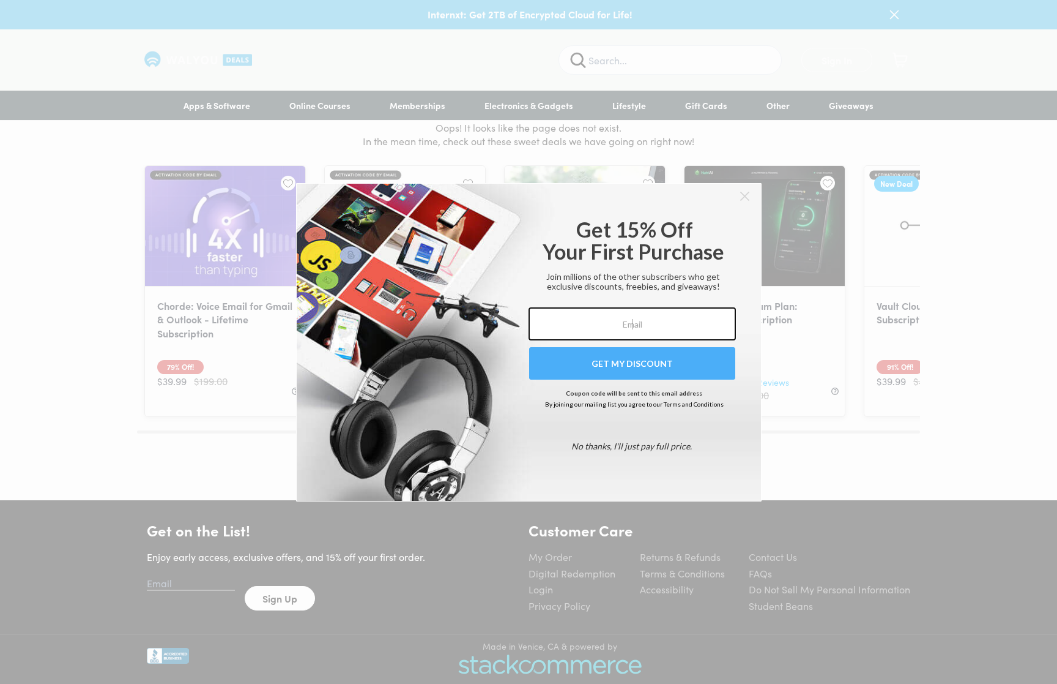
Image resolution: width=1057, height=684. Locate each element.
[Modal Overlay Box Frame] (529, 342)
